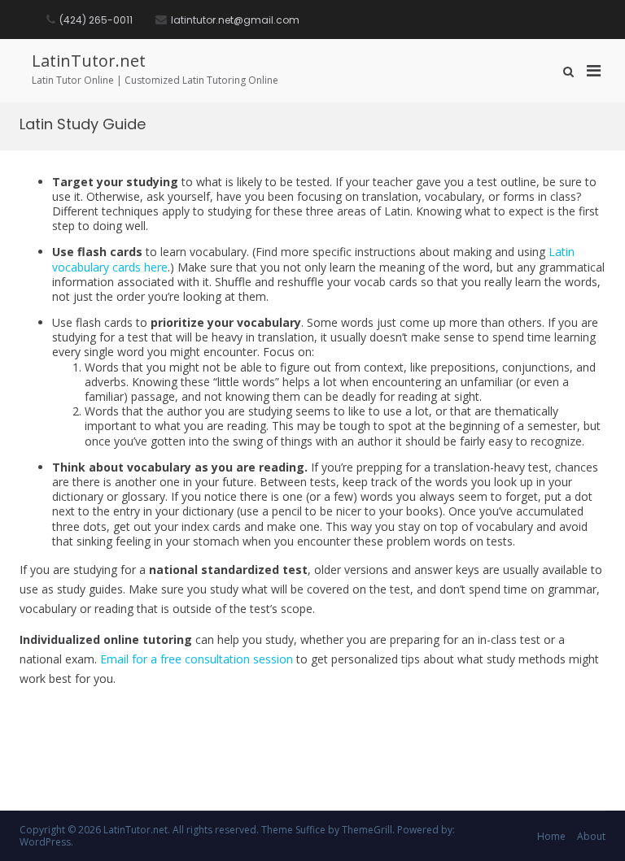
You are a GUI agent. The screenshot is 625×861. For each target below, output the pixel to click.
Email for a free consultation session (196, 659)
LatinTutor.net (89, 61)
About (591, 836)
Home (551, 836)
